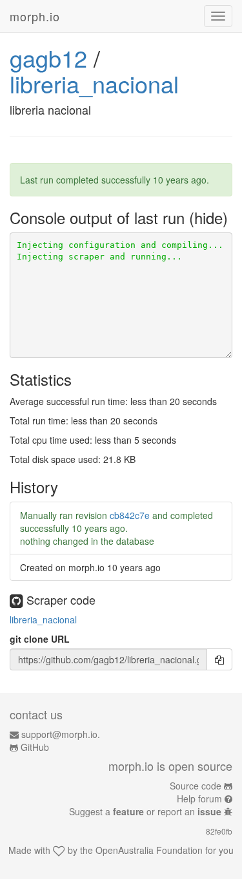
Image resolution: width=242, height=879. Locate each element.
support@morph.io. (60, 734)
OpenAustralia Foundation (149, 850)
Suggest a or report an (145, 811)
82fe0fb (219, 831)
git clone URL (40, 638)
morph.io (35, 16)
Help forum (199, 798)
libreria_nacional (94, 83)
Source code (195, 785)
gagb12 (48, 57)
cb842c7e (130, 515)
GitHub (35, 747)
